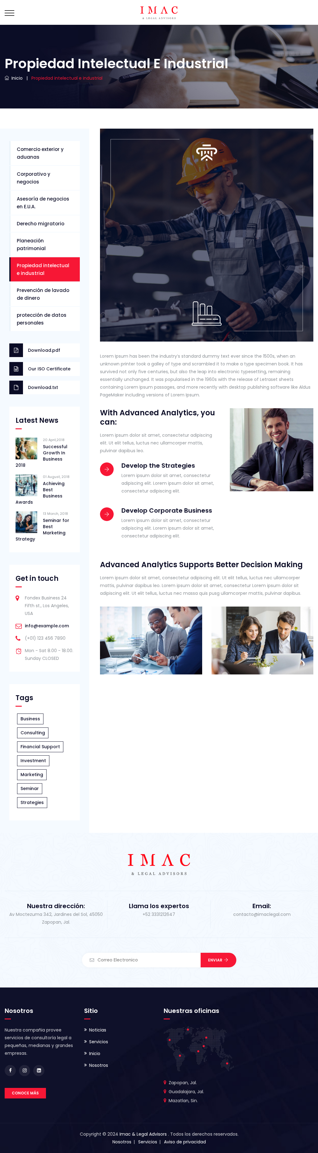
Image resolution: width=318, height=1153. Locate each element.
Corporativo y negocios (33, 178)
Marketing (31, 774)
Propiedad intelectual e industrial (43, 269)
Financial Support (40, 747)
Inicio (94, 1053)
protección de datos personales (41, 319)
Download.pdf (44, 350)
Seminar (29, 788)
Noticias (97, 1030)
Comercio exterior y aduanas (40, 153)
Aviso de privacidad (185, 1142)
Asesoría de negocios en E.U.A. (43, 203)
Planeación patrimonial (31, 244)
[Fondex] (159, 12)
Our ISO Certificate (49, 369)
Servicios (98, 1042)
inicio (16, 78)
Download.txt (43, 387)
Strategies (32, 802)
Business (30, 719)
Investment (33, 761)
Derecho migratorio (40, 223)
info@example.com (47, 626)
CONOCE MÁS (25, 1093)
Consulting (32, 733)
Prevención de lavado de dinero (43, 294)
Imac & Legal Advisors (144, 1134)
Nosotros (98, 1065)
